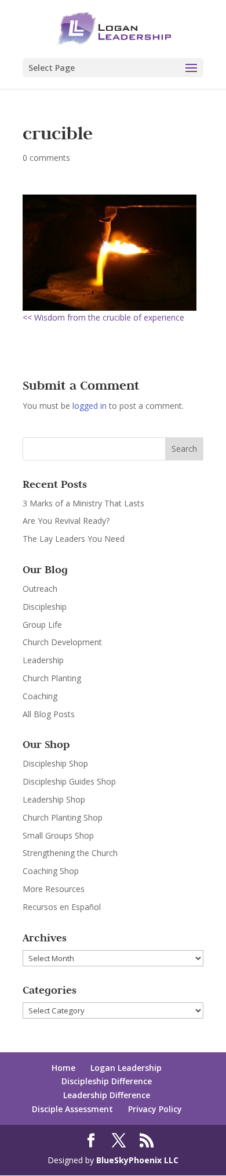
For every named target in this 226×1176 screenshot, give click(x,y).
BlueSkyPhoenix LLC (137, 1160)
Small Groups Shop (58, 835)
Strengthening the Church (70, 852)
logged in (89, 405)
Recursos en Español (62, 906)
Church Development (62, 642)
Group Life (42, 624)
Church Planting (52, 678)
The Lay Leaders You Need (74, 538)
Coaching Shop (51, 870)
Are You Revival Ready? (66, 520)
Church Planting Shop (63, 817)
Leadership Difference (106, 1095)
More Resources (54, 888)
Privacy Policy (155, 1108)
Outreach (40, 588)
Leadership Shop (54, 799)
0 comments (46, 157)
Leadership (43, 660)
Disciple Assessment (72, 1108)
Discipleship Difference (106, 1081)
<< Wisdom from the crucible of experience (103, 317)
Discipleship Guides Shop (69, 781)
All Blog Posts (49, 714)
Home (63, 1067)
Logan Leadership (126, 1067)
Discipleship (45, 606)
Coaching (40, 696)
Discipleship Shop (55, 763)
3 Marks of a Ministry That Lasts (83, 503)
